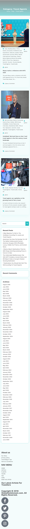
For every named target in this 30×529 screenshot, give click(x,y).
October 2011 (6, 433)
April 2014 (6, 426)
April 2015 (6, 417)
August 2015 (6, 415)
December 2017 (7, 408)
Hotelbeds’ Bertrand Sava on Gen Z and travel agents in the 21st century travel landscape (15, 138)
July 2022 (6, 383)
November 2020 (7, 395)
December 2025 (7, 302)
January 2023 (7, 372)
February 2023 (7, 370)
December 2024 (7, 329)
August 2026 (6, 284)
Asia (6, 48)
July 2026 (6, 287)
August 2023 (6, 359)
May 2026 (5, 291)
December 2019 (7, 399)
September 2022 (8, 381)
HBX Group (18, 122)
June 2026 (6, 289)
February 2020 (7, 397)
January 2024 (7, 354)
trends (20, 189)
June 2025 (6, 316)
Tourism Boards (17, 62)
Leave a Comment (10, 83)
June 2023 (6, 363)
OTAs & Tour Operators (12, 60)
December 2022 (7, 374)
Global (17, 52)
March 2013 (6, 430)
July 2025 (6, 314)
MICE (4, 60)
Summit (5, 62)
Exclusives (10, 50)
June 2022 (6, 385)
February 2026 (7, 298)
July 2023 (6, 361)
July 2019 (5, 401)
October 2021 (7, 392)
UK (3, 191)
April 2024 (6, 347)
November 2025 (7, 305)
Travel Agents (6, 64)
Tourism (10, 62)
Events (4, 50)
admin (25, 51)
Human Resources (14, 124)
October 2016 (7, 412)
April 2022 (6, 390)
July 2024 (6, 341)
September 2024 (8, 336)
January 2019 (7, 406)
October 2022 (7, 379)
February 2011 (7, 435)
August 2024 (6, 338)
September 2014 (7, 419)
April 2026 (6, 293)
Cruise (6, 187)
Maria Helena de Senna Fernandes (12, 58)
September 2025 (8, 309)
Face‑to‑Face (6, 122)
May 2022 (5, 388)
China (17, 48)
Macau (19, 56)
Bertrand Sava (8, 120)
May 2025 (5, 318)
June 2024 (6, 343)
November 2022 (7, 376)
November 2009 (7, 437)
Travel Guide (14, 64)
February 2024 (7, 352)
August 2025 (6, 311)
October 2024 (7, 334)
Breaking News (12, 48)
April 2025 (6, 320)
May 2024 (6, 345)
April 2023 (6, 367)
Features (12, 52)
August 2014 (6, 421)
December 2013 (7, 428)
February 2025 (7, 325)
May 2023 (5, 365)
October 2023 (7, 356)
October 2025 (7, 307)
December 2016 (7, 410)
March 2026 (6, 296)
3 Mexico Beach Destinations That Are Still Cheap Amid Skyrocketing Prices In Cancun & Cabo (14, 251)
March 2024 (6, 350)
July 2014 (5, 424)
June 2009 (6, 439)
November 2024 (7, 332)
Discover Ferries (13, 187)
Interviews (5, 126)
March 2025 (6, 323)
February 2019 (7, 403)
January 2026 (7, 300)
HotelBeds (5, 124)
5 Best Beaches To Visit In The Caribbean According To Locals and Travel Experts (13, 235)
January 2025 (7, 327)
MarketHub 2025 (13, 126)
